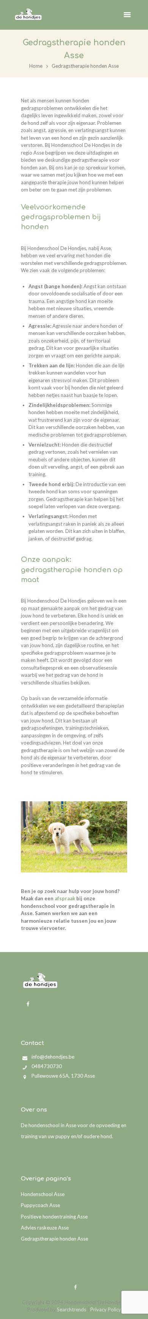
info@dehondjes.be (52, 1057)
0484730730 (46, 1066)
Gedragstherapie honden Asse (54, 1239)
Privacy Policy (105, 1309)
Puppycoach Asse (40, 1205)
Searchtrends (71, 1309)
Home (36, 66)
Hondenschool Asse (43, 1194)
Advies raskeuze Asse (45, 1228)
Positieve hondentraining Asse (54, 1217)
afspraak (65, 898)
